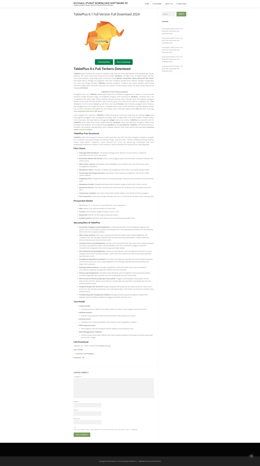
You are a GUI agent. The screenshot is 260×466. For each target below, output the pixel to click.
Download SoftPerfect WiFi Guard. (90, 111)
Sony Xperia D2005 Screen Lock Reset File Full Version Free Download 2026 (172, 59)
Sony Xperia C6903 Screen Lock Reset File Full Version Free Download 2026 (172, 49)
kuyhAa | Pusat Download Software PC (101, 3)
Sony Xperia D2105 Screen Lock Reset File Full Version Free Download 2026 (172, 68)
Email (76, 410)
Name (76, 402)
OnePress (142, 461)
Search (181, 14)
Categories (157, 4)
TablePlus (79, 354)
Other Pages (181, 4)
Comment (78, 377)
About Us (169, 4)
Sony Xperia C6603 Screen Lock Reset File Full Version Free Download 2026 (172, 40)
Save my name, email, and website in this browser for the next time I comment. (106, 429)
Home (147, 4)
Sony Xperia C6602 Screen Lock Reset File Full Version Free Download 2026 (172, 31)
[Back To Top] (251, 456)
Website (77, 419)
